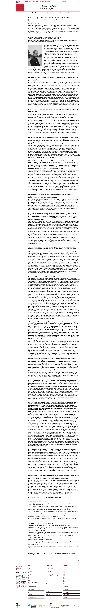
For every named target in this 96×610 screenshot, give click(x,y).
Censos (29, 585)
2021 (64, 574)
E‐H (46, 582)
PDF (41, 38)
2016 (64, 581)
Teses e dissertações (32, 597)
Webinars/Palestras (67, 596)
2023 (64, 571)
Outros (47, 597)
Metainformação (31, 591)
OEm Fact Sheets (49, 569)
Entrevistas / (21, 14)
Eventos (64, 588)
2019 (64, 577)
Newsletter (18, 569)
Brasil (29, 568)
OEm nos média (66, 592)
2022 (64, 572)
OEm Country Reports (50, 568)
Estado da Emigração (50, 574)
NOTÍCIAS (42, 1)
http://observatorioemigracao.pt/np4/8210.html (61, 554)
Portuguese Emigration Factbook (52, 575)
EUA (29, 572)
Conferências (48, 593)
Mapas (29, 588)
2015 (64, 583)
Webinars (47, 591)
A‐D (46, 580)
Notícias (65, 585)
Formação (48, 594)
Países (30, 565)
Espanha (30, 571)
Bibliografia (30, 594)
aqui (53, 41)
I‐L (46, 583)
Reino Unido (30, 575)
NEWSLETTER (35, 1)
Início (17, 565)
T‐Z (46, 588)
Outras (47, 577)
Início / (17, 14)
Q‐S (25, 14)
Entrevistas (53, 12)
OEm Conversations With (50, 566)
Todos (29, 578)
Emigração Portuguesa (50, 572)
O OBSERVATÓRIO (27, 1)
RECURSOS (47, 1)
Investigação (30, 596)
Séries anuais (30, 583)
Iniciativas (68, 12)
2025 (64, 568)
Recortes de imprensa (32, 599)
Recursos (30, 592)
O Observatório (19, 566)
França (29, 574)
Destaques (38, 12)
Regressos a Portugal (32, 586)
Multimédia (61, 12)
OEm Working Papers (50, 571)
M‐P (46, 585)
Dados (32, 12)
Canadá (29, 569)
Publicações (46, 12)
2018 (64, 578)
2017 (64, 580)
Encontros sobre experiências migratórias (53, 596)
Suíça (29, 577)
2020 (64, 575)
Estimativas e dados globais (33, 582)
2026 (64, 566)
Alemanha (30, 566)
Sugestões (18, 568)
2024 (64, 569)
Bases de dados (31, 589)
